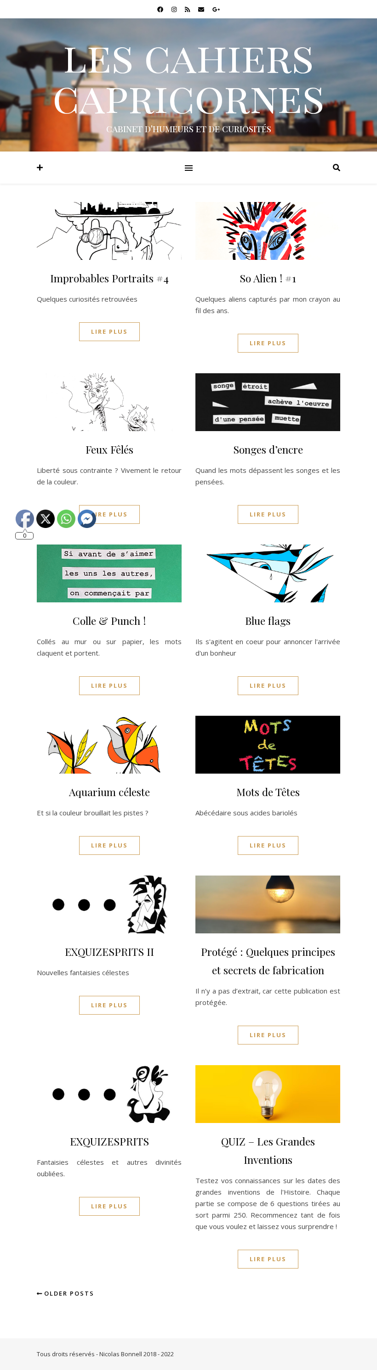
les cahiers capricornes (188, 76)
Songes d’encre (268, 449)
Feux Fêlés (109, 449)
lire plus (109, 331)
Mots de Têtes (268, 792)
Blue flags (268, 620)
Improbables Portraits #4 (109, 278)
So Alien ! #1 (268, 278)
